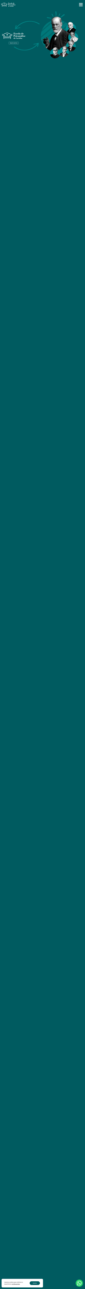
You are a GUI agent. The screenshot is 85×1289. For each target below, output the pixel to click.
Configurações (16, 1284)
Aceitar (35, 1283)
